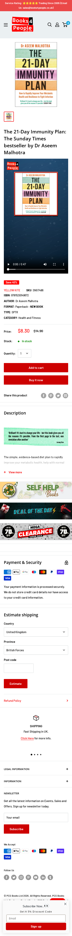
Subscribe (16, 829)
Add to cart (36, 367)
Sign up (36, 926)
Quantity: (10, 353)
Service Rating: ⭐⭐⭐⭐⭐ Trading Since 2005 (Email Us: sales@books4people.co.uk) (36, 5)
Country (9, 623)
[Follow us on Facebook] (6, 877)
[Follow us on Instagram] (21, 877)
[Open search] (50, 25)
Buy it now (36, 380)
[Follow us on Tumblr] (50, 877)
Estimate (16, 683)
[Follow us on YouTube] (35, 877)
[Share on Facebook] (43, 395)
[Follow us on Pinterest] (28, 877)
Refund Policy (12, 700)
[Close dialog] (65, 904)
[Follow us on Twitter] (14, 877)
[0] (65, 24)
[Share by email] (65, 395)
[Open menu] (6, 24)
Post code (10, 659)
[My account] (57, 25)
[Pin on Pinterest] (51, 395)
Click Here (27, 738)
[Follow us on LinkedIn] (43, 877)
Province (9, 641)
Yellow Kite (12, 290)
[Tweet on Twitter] (58, 395)
